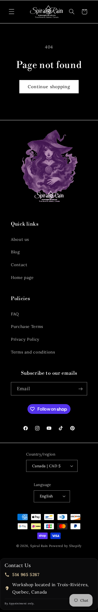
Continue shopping (49, 86)
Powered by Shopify (65, 546)
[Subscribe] (80, 388)
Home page (22, 277)
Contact (19, 264)
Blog (15, 251)
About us (20, 239)
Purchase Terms (27, 326)
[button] (11, 11)
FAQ (15, 313)
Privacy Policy (25, 339)
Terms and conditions (33, 352)
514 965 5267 (25, 574)
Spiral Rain (39, 546)
